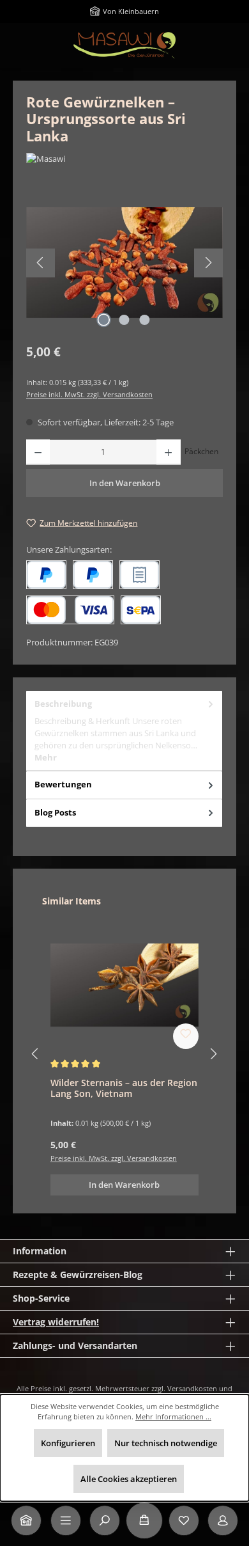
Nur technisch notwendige (165, 1443)
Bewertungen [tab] (63, 784)
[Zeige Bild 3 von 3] (145, 320)
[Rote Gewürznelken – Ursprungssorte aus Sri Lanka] (124, 262)
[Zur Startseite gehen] (124, 45)
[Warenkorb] (144, 1520)
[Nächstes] (208, 262)
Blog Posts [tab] (55, 812)
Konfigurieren (68, 1443)
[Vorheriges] (40, 262)
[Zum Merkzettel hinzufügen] (186, 1036)
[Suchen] (104, 1520)
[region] (124, 263)
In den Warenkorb (124, 483)
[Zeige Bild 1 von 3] (104, 320)
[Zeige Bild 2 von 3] (124, 320)
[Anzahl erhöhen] (168, 452)
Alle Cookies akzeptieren (128, 1479)
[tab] (124, 731)
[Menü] (65, 1520)
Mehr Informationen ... (173, 1416)
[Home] (26, 1520)
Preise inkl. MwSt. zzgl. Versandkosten (89, 394)
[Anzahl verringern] (38, 452)
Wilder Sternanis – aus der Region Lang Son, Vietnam (123, 1088)
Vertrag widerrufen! (56, 1322)
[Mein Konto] (222, 1520)
